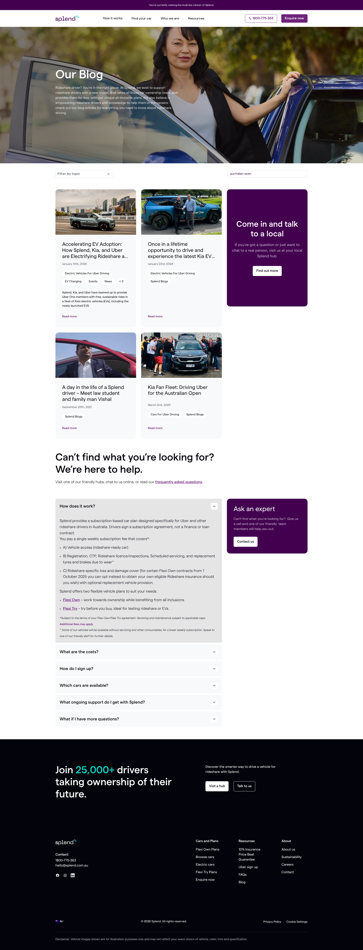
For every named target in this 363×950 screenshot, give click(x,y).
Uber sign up (248, 867)
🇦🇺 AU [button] (59, 921)
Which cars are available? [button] (84, 685)
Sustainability (291, 857)
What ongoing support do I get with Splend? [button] (102, 702)
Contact (287, 872)
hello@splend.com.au (71, 865)
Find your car (141, 18)
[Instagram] (65, 875)
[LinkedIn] (73, 875)
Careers (287, 864)
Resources (196, 18)
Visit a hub (217, 786)
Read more (69, 316)
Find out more (267, 271)
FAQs (243, 875)
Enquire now (294, 18)
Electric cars (205, 864)
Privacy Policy (272, 921)
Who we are (170, 18)
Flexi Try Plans (206, 872)
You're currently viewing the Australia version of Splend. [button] (181, 5)
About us (288, 849)
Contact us (245, 541)
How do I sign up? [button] (76, 669)
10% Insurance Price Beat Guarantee (249, 854)
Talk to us (244, 786)
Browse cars (205, 857)
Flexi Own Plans (207, 849)
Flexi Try (70, 609)
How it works (112, 18)
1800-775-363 (263, 18)
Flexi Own (71, 600)
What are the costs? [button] (79, 652)
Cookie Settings (297, 921)
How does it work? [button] (77, 506)
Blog (242, 882)
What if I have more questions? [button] (89, 719)
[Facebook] (57, 875)
